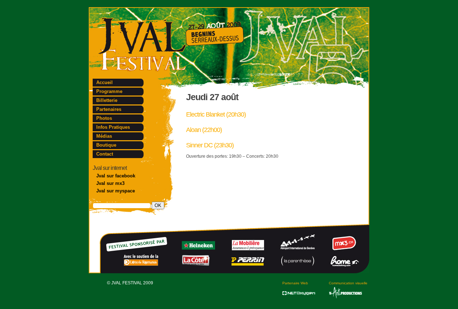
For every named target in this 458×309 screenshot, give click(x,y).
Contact (104, 154)
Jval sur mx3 (110, 183)
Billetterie (106, 100)
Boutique (106, 145)
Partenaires (108, 109)
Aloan (193, 129)
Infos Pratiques (113, 127)
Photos (104, 118)
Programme (109, 91)
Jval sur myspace (115, 190)
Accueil (104, 82)
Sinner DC (199, 145)
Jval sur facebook (115, 175)
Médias (104, 136)
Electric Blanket (205, 114)
